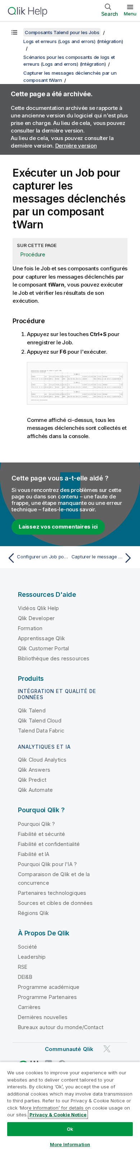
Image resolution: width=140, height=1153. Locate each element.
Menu (130, 14)
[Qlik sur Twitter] (107, 1049)
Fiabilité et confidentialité (49, 844)
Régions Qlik (33, 913)
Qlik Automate (35, 790)
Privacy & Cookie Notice (58, 1114)
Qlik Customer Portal (43, 648)
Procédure (32, 254)
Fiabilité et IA (33, 854)
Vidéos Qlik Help (38, 608)
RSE (22, 967)
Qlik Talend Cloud (39, 720)
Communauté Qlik (69, 1049)
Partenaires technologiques (52, 893)
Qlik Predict (32, 780)
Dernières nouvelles (42, 1017)
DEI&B (25, 977)
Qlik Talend (32, 710)
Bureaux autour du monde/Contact (60, 1027)
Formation (30, 628)
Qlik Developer (36, 618)
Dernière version (76, 145)
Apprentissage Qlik (41, 638)
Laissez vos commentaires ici (58, 526)
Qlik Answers (34, 770)
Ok (70, 1129)
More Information (70, 1144)
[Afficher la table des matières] (14, 32)
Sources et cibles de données (55, 903)
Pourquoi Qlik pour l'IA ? (47, 864)
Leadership (32, 957)
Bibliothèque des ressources (53, 658)
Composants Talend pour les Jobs (62, 32)
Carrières (29, 1007)
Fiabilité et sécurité (41, 834)
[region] (70, 1107)
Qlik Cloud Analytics (42, 760)
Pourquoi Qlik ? (36, 824)
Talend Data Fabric (41, 730)
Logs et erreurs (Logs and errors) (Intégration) (73, 41)
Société (27, 947)
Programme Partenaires (47, 997)
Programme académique (48, 987)
